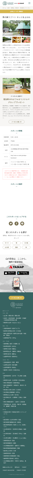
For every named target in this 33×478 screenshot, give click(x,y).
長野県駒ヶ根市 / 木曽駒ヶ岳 (12, 343)
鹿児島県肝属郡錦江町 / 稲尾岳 (12, 422)
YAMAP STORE (21, 470)
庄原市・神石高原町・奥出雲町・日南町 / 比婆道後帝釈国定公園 (15, 319)
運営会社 (17, 467)
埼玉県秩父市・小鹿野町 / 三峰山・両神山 (15, 398)
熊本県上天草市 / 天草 (10, 450)
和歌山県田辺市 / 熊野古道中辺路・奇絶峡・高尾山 (15, 334)
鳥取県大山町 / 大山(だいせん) (12, 322)
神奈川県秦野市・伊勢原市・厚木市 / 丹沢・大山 (15, 386)
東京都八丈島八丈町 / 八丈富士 (12, 389)
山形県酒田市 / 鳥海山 (10, 367)
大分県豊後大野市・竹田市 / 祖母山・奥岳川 (15, 462)
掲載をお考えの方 (7, 467)
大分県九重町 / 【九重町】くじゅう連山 (15, 438)
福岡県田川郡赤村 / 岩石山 (11, 458)
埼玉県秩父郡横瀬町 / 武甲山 (12, 392)
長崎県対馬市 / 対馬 (9, 453)
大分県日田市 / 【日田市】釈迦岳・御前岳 (15, 430)
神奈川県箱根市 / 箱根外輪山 (12, 382)
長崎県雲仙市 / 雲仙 (9, 440)
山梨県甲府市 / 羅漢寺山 (10, 356)
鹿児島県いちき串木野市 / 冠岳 (12, 419)
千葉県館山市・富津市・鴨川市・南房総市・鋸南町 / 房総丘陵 (15, 405)
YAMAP (24, 467)
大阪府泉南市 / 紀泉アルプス (12, 328)
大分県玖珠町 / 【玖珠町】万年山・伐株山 (15, 434)
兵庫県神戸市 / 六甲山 (10, 338)
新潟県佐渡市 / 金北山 (10, 346)
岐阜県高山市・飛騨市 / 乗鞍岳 (12, 351)
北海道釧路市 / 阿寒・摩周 (11, 362)
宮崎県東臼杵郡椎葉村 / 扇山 (12, 456)
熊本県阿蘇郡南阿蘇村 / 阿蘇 (12, 448)
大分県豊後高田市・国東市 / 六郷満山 (14, 445)
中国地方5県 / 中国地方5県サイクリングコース (15, 413)
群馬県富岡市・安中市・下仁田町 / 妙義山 (15, 376)
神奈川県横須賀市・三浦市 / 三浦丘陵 (14, 402)
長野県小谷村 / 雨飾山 (10, 349)
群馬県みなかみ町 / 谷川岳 (11, 395)
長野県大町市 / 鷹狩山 (10, 354)
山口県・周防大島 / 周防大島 (12, 315)
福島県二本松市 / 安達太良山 (12, 370)
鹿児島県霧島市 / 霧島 (10, 443)
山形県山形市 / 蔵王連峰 (10, 365)
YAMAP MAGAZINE (8, 470)
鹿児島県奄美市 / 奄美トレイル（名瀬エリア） (15, 425)
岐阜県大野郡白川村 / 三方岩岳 (12, 331)
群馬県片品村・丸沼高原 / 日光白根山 (14, 380)
